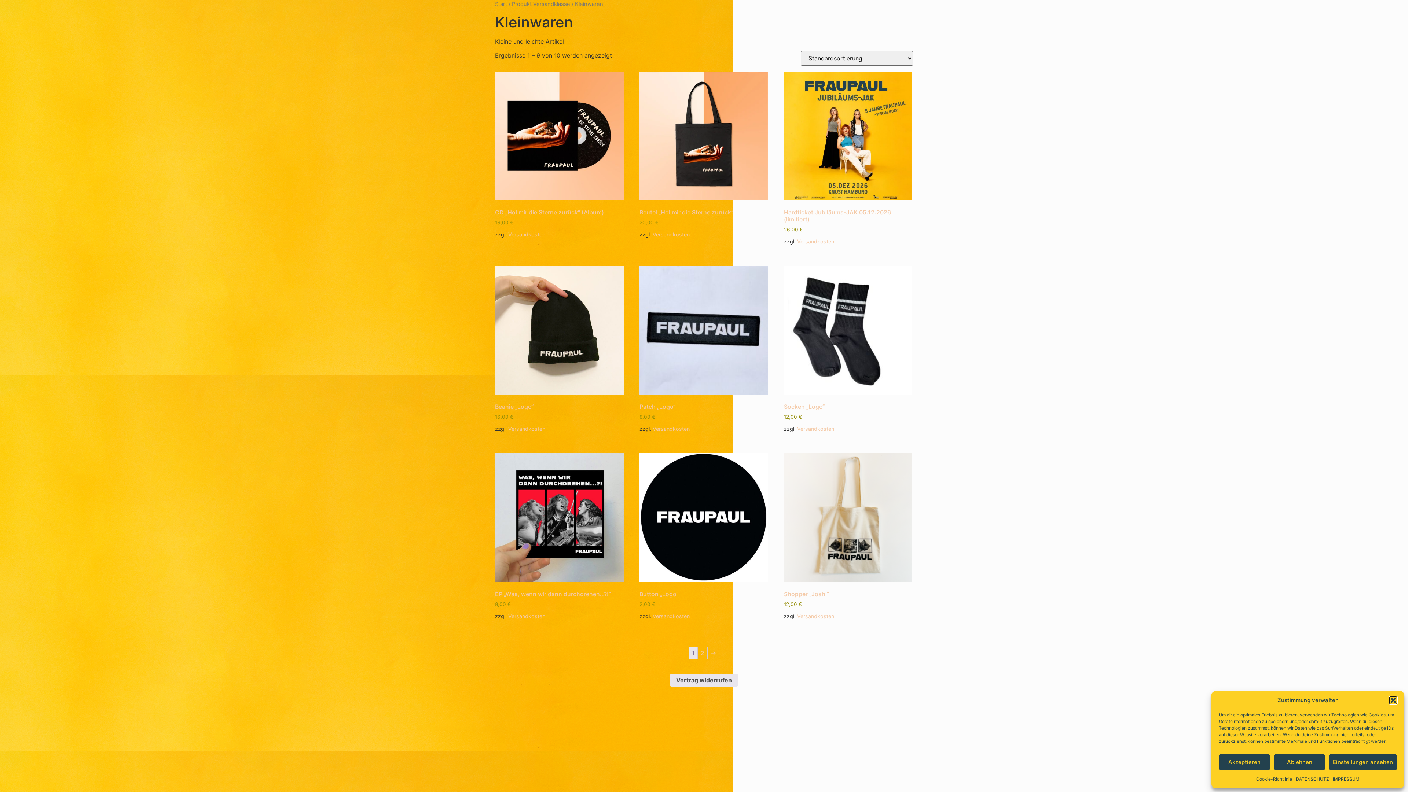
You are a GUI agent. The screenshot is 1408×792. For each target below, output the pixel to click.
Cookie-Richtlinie (1274, 779)
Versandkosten (526, 234)
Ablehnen (1299, 762)
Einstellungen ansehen (1363, 762)
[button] (1393, 700)
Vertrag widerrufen (704, 680)
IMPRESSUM (1346, 779)
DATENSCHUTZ (1312, 779)
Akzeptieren (1244, 762)
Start (501, 4)
